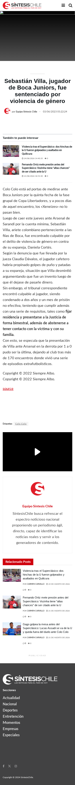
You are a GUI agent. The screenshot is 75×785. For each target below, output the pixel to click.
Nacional (10, 704)
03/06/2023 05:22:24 (55, 112)
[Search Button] (70, 5)
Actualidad (11, 698)
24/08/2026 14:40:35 (33, 158)
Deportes (10, 710)
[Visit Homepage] (22, 5)
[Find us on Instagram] (16, 766)
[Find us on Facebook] (3, 766)
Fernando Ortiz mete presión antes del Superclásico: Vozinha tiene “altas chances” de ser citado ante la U (46, 168)
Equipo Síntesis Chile (26, 112)
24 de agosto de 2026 (59, 584)
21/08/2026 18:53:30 (33, 176)
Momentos (11, 723)
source (8, 388)
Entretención (13, 716)
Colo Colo (21, 424)
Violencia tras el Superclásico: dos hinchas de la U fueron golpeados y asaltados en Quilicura (47, 150)
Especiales (11, 735)
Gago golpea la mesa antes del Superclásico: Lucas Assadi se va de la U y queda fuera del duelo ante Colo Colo (47, 628)
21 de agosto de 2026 (59, 611)
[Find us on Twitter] (9, 766)
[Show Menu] (63, 5)
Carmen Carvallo (35, 584)
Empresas (10, 729)
